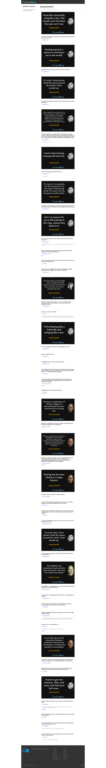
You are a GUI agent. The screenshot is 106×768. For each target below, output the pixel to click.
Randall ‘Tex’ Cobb (46, 523)
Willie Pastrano (45, 725)
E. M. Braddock (45, 272)
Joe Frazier (44, 671)
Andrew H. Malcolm (46, 383)
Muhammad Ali (45, 39)
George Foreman (46, 598)
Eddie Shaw (44, 505)
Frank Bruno (45, 392)
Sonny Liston (45, 373)
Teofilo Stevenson (46, 615)
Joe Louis (44, 313)
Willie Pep (44, 263)
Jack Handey (45, 606)
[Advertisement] (30, 29)
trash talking (43, 709)
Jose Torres (44, 737)
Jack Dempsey (45, 356)
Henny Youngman (46, 306)
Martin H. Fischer (46, 589)
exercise (42, 385)
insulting (43, 630)
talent (42, 255)
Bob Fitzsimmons (46, 363)
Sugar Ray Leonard (46, 253)
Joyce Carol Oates (46, 426)
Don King (44, 717)
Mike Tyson (44, 514)
